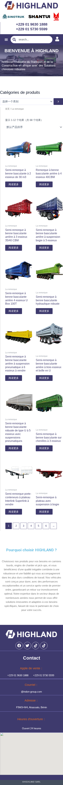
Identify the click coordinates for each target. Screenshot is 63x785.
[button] (6, 39)
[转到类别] (58, 101)
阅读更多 (14, 184)
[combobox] (31, 39)
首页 (7, 109)
